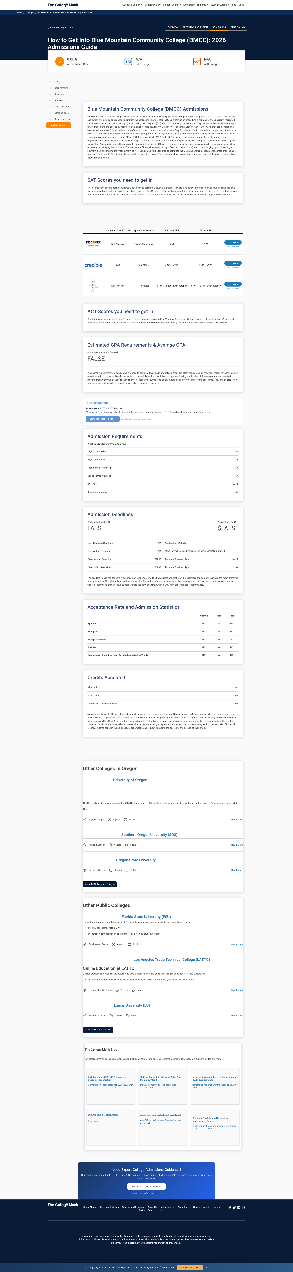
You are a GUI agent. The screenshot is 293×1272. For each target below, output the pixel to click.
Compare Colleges (109, 1207)
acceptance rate (221, 803)
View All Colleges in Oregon (100, 884)
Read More (237, 819)
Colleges (29, 12)
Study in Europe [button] (218, 4)
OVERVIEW (173, 27)
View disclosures (233, 247)
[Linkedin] (239, 1207)
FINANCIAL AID (238, 27)
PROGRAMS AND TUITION (195, 27)
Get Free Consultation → (146, 1186)
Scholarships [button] (152, 4)
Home (20, 12)
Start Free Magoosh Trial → (103, 419)
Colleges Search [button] (131, 4)
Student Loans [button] (171, 4)
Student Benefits (201, 1207)
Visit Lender (233, 242)
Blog (233, 4)
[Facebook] (230, 1207)
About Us (152, 1207)
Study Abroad (90, 1207)
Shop (241, 4)
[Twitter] (234, 1207)
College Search (58, 125)
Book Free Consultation (189, 1267)
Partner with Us (167, 1207)
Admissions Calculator (133, 1207)
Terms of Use (155, 1210)
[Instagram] (243, 1207)
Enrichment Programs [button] (194, 4)
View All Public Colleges (98, 1029)
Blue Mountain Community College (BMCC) (58, 12)
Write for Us (184, 1207)
